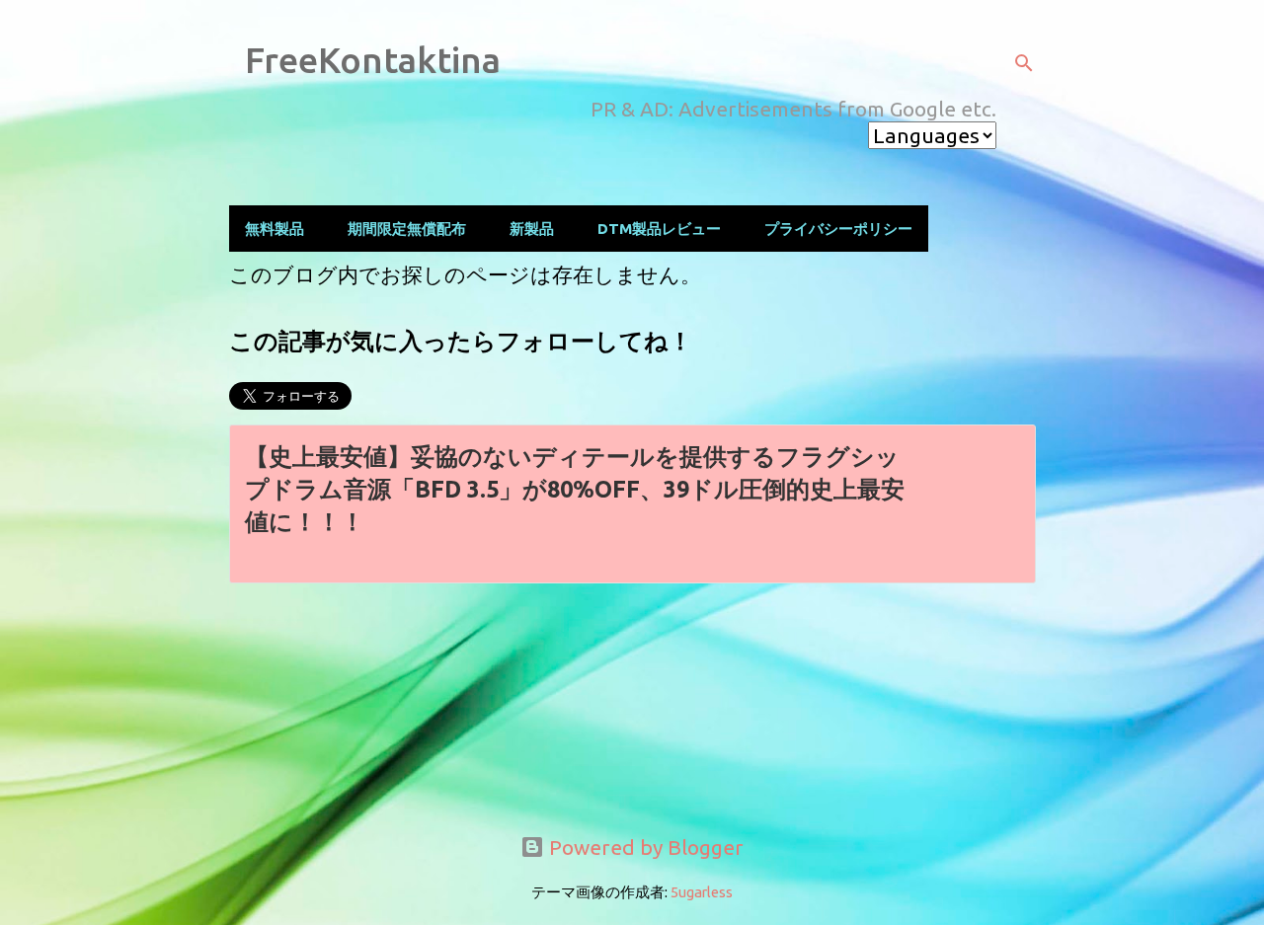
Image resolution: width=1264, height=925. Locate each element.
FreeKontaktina (373, 59)
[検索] (1024, 63)
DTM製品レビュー (659, 228)
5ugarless (702, 892)
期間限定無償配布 (407, 228)
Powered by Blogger (644, 847)
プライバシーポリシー (838, 228)
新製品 (532, 228)
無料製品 (274, 228)
